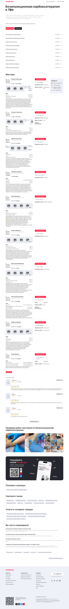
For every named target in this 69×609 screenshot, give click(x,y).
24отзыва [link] (18, 116)
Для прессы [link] (38, 580)
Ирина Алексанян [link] (16, 138)
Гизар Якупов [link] (15, 354)
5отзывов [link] (18, 301)
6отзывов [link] (18, 358)
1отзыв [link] (17, 268)
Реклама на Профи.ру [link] (40, 578)
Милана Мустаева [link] (16, 79)
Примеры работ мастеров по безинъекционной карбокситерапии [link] (30, 429)
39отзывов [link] (18, 83)
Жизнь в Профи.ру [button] (40, 586)
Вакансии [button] (38, 584)
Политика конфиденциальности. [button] (47, 601)
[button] (39, 82)
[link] (10, 28)
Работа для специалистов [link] (26, 578)
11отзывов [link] (18, 326)
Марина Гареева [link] (16, 322)
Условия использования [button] (11, 580)
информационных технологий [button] (41, 599)
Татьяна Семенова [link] (16, 112)
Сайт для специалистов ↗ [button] (26, 574)
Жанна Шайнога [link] (16, 230)
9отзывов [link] (18, 143)
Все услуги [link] (8, 576)
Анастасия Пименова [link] (17, 263)
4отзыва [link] (17, 200)
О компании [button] (38, 574)
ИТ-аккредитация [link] (39, 576)
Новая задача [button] (9, 574)
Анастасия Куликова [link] (17, 296)
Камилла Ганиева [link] (16, 171)
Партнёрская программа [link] (41, 582)
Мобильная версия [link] (10, 584)
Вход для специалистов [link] (26, 576)
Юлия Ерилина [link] (15, 196)
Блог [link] (37, 588)
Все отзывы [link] (8, 578)
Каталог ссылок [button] (9, 582)
